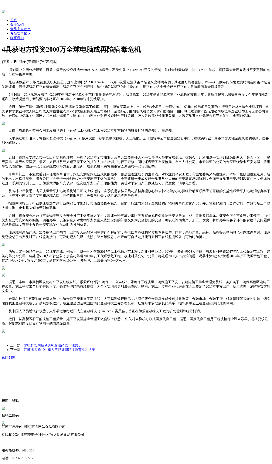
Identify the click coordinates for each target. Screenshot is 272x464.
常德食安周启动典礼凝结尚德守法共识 (53, 345)
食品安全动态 (20, 29)
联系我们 (17, 38)
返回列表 (8, 357)
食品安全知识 (20, 33)
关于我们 (17, 24)
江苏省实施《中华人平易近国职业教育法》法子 (59, 350)
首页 (13, 20)
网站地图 (8, 442)
